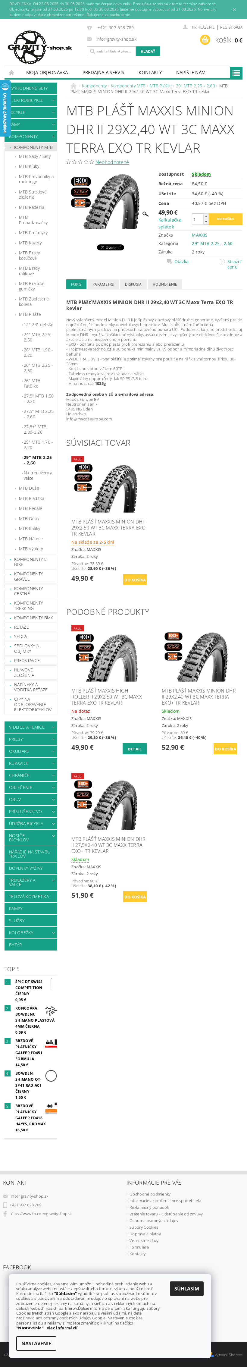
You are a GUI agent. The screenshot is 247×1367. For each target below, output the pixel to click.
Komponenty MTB (33, 147)
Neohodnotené (112, 162)
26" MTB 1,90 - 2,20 (38, 352)
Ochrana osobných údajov (154, 1220)
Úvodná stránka (12, 72)
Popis (76, 284)
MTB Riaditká (31, 498)
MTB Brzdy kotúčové (29, 255)
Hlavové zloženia (24, 672)
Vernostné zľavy (144, 1240)
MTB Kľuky (29, 166)
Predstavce (27, 660)
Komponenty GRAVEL (28, 576)
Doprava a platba (145, 1234)
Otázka (181, 261)
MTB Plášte (30, 314)
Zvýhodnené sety (28, 88)
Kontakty (150, 72)
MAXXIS (200, 235)
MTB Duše (29, 488)
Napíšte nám (191, 72)
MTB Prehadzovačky (33, 219)
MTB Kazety (30, 243)
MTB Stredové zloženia (33, 194)
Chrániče (19, 775)
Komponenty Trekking (28, 605)
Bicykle (17, 112)
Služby (16, 920)
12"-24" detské (38, 324)
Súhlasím (186, 1288)
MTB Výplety (31, 549)
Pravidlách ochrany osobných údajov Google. (64, 1318)
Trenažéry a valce (22, 882)
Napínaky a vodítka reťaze (31, 687)
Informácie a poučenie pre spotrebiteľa (165, 1200)
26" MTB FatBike (32, 383)
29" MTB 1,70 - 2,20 (38, 444)
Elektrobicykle (26, 100)
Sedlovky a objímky (26, 648)
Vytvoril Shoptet (228, 1354)
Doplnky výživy (25, 868)
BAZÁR (15, 944)
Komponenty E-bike (31, 561)
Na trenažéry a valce (38, 475)
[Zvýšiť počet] (206, 216)
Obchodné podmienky (150, 1194)
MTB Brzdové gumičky (32, 286)
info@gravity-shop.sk (29, 1196)
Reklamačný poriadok (149, 1207)
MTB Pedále (30, 508)
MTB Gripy (29, 518)
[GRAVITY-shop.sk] (44, 47)
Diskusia (133, 284)
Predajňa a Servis (103, 72)
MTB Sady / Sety (35, 156)
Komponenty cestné (28, 591)
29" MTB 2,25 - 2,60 (38, 460)
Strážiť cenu (234, 264)
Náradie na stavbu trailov (29, 854)
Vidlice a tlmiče (27, 727)
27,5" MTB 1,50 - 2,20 (39, 398)
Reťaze (21, 627)
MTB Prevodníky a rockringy (36, 179)
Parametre (103, 284)
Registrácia (231, 27)
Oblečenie (20, 787)
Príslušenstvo (25, 811)
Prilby (16, 739)
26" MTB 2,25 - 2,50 (38, 367)
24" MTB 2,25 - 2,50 (38, 337)
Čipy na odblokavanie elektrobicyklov (33, 704)
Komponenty (23, 136)
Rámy (14, 124)
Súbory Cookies (144, 1227)
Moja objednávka (47, 72)
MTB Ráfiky (29, 528)
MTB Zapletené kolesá (34, 301)
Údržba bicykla (26, 823)
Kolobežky (21, 932)
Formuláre (139, 1247)
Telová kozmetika (29, 896)
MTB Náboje (31, 539)
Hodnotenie (165, 284)
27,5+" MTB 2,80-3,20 (35, 429)
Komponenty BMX (33, 618)
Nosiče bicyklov (19, 838)
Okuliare (19, 751)
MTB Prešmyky (33, 232)
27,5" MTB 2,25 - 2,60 (39, 414)
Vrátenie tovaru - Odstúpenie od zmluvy (166, 1214)
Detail (135, 749)
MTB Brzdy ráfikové (29, 270)
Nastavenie (36, 1343)
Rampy (16, 908)
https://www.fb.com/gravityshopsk (40, 1213)
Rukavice (19, 763)
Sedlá (20, 636)
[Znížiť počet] (206, 222)
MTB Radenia (32, 207)
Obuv (15, 799)
